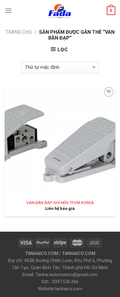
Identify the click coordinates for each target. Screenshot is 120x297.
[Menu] (8, 10)
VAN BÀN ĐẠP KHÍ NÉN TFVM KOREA (60, 202)
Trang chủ (19, 32)
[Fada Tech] (59, 10)
